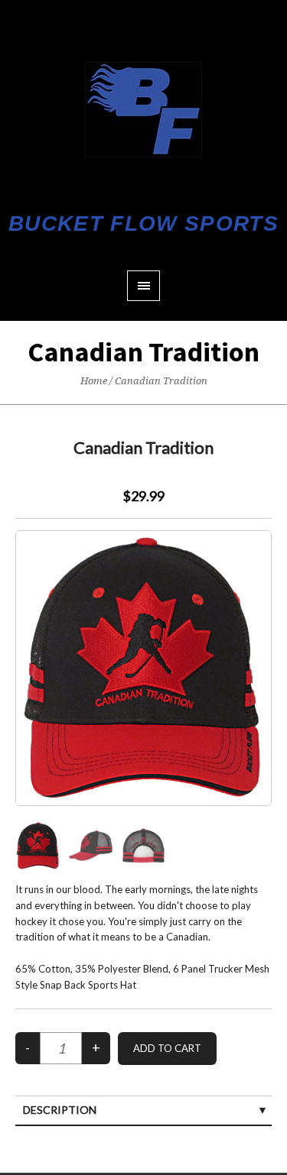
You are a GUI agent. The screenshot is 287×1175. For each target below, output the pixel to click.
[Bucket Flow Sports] (143, 109)
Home (93, 381)
